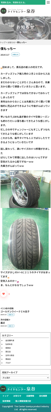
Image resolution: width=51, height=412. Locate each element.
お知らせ (15, 54)
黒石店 (8, 351)
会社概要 (43, 395)
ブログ (8, 363)
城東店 (8, 348)
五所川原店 (9, 355)
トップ (5, 395)
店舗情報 (30, 395)
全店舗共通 (9, 340)
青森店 (8, 359)
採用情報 (6, 400)
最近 (2, 322)
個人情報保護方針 (23, 400)
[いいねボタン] (3, 294)
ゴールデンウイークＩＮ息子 (14, 311)
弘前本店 (8, 344)
